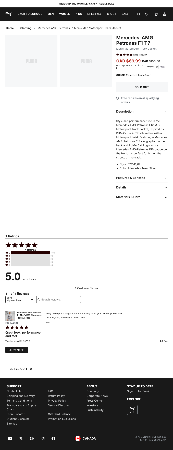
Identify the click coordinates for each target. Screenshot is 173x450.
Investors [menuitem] (92, 405)
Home (10, 28)
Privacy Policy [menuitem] (57, 400)
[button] (30, 252)
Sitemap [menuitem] (12, 423)
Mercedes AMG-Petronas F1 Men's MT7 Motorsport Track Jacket (29, 315)
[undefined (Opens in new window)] (132, 410)
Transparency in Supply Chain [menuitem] (22, 407)
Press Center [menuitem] (94, 400)
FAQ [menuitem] (50, 391)
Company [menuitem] (92, 391)
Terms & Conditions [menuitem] (19, 400)
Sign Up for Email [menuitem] (138, 391)
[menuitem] (30, 14)
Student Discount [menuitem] (18, 418)
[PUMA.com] (8, 14)
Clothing (25, 28)
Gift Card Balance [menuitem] (59, 414)
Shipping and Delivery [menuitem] (21, 396)
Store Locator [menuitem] (15, 414)
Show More (16, 349)
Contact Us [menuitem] (14, 391)
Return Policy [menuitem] (56, 396)
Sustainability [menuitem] (95, 410)
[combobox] (20, 299)
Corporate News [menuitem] (97, 396)
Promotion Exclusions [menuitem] (62, 418)
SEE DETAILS (106, 3)
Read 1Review (140, 54)
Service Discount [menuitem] (59, 405)
